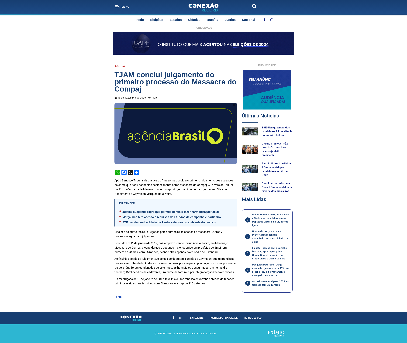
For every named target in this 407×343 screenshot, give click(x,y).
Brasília (212, 19)
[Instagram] (271, 19)
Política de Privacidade (224, 318)
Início (139, 19)
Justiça (230, 19)
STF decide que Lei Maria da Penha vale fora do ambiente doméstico (169, 222)
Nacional (248, 19)
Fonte (118, 296)
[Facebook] (264, 19)
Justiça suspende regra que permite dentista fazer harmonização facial (170, 211)
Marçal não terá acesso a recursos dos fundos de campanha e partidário (171, 217)
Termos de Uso (253, 318)
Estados (175, 19)
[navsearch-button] (254, 7)
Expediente (197, 318)
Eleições (156, 19)
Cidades (194, 19)
